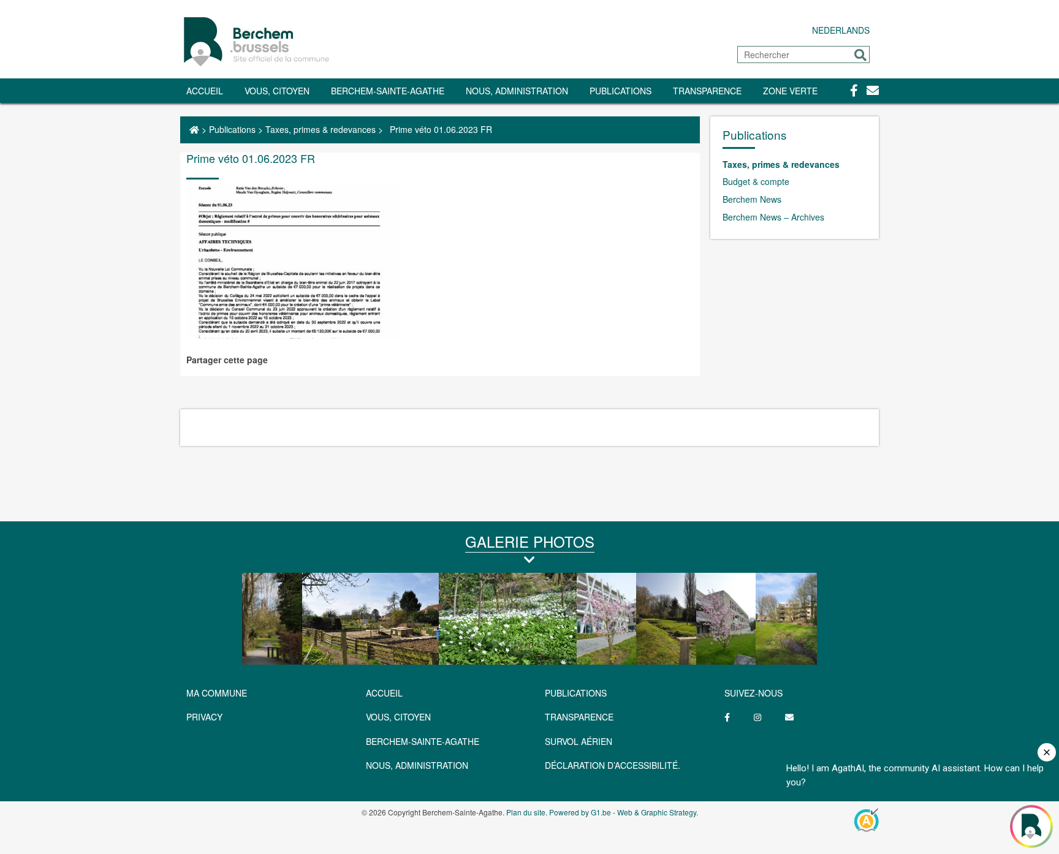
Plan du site (525, 812)
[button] (860, 55)
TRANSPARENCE (707, 91)
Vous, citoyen (277, 91)
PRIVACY (204, 717)
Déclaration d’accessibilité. (612, 765)
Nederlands (841, 30)
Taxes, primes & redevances (320, 129)
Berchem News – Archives (773, 217)
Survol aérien (578, 741)
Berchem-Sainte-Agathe (387, 91)
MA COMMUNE (216, 693)
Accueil (204, 91)
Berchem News (752, 199)
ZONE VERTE (790, 91)
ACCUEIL (384, 693)
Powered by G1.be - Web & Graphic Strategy (622, 812)
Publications (620, 91)
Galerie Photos (529, 541)
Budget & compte (756, 181)
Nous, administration (517, 91)
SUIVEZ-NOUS (753, 693)
